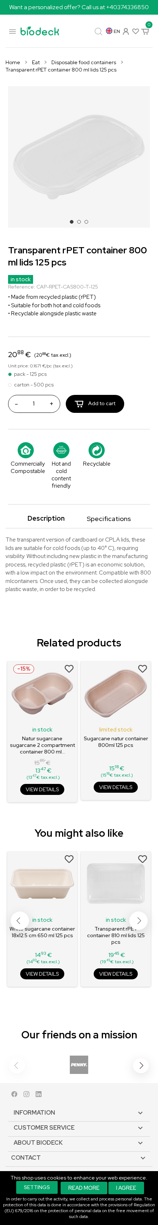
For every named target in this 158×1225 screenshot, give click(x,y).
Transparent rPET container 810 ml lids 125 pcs (116, 935)
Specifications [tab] (109, 518)
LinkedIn (39, 1095)
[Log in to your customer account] (125, 30)
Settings (37, 1187)
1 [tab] (74, 224)
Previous (20, 921)
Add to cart (101, 403)
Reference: (21, 286)
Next (138, 921)
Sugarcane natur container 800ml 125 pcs (116, 741)
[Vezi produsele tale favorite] (135, 31)
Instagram (26, 1095)
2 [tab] (81, 224)
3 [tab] (88, 224)
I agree (126, 1187)
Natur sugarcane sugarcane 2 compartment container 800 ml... (42, 745)
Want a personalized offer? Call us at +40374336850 (79, 7)
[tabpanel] (79, 157)
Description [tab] (46, 518)
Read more (84, 1187)
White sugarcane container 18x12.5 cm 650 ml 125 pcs (42, 932)
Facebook (14, 1095)
